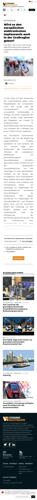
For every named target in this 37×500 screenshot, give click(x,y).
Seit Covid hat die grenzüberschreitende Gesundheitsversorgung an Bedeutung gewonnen (15, 308)
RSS (21, 455)
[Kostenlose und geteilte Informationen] (13, 4)
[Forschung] (11, 10)
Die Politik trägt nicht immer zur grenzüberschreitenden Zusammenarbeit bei (17, 342)
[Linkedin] (13, 444)
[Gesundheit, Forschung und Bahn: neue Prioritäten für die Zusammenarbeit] (18, 390)
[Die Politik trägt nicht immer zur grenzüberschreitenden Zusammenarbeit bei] (18, 326)
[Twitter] (5, 444)
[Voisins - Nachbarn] (5, 15)
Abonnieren (18, 258)
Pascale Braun (8, 88)
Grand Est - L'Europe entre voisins (13, 482)
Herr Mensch (7, 480)
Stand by (7, 375)
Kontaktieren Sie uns (25, 469)
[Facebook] (9, 444)
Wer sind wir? (23, 466)
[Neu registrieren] (25, 10)
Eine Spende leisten (9, 466)
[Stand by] (18, 360)
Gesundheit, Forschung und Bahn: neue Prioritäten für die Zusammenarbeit (18, 405)
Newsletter (7, 455)
